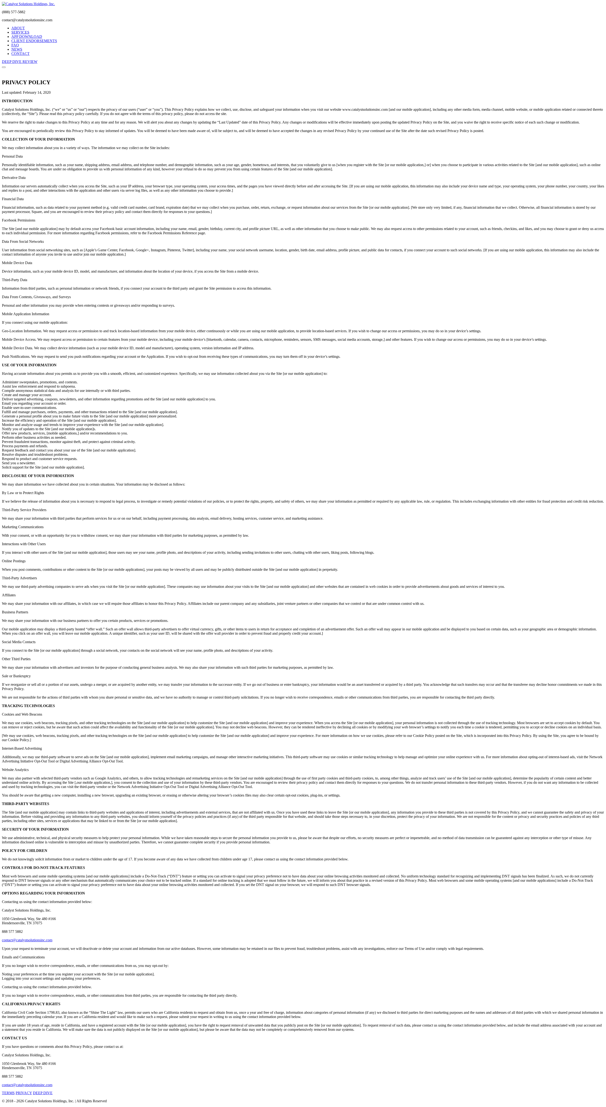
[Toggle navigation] (4, 67)
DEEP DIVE (43, 1093)
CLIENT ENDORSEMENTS (34, 41)
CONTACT (20, 54)
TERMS (8, 1093)
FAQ (15, 45)
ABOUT (18, 28)
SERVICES (20, 32)
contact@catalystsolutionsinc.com (27, 940)
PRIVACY (24, 1093)
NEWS (16, 49)
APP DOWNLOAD (26, 37)
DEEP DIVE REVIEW (19, 62)
